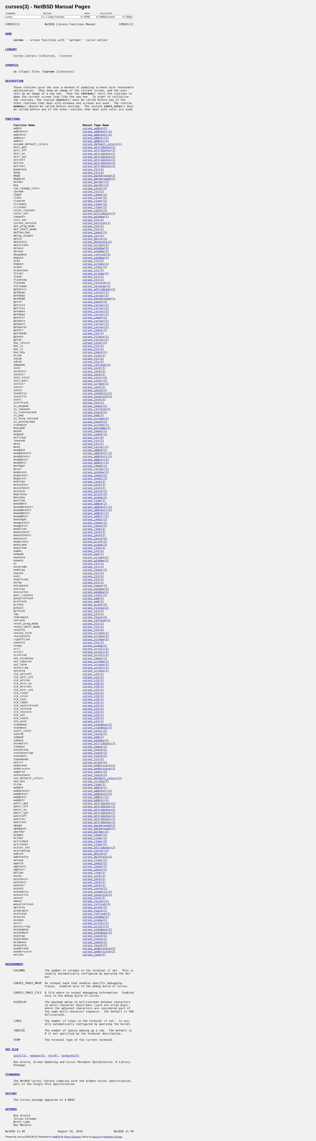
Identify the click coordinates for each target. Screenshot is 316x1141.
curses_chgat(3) (95, 194)
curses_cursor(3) (96, 292)
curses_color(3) (95, 188)
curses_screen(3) (96, 245)
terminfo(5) (70, 1055)
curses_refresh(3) (97, 254)
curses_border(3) (96, 181)
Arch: (88, 14)
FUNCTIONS (12, 118)
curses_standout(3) (97, 724)
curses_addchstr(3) (97, 131)
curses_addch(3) (95, 128)
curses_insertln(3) (97, 396)
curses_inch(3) (94, 368)
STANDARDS (12, 1074)
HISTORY (11, 1093)
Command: (12, 14)
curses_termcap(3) (97, 286)
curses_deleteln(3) (97, 241)
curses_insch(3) (95, 390)
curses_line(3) (94, 355)
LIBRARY (11, 49)
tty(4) (53, 1055)
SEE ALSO (11, 1049)
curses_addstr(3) (96, 137)
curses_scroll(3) (96, 648)
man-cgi (96, 1137)
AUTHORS (11, 1109)
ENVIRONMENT (14, 964)
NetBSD (56, 1137)
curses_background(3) (99, 175)
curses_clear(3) (95, 197)
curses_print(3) (95, 494)
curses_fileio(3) (96, 336)
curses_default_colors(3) (102, 144)
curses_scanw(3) (95, 497)
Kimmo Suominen (72, 1137)
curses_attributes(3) (99, 147)
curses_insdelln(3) (97, 393)
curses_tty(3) (93, 169)
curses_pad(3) (93, 415)
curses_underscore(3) (99, 765)
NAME (8, 33)
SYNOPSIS (11, 65)
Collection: (106, 14)
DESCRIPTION (14, 81)
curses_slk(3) (93, 674)
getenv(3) (37, 1055)
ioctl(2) (20, 1055)
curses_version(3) (97, 223)
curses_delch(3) (95, 238)
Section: (48, 14)
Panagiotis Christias (112, 1137)
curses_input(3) (95, 232)
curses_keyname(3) (97, 428)
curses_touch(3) (95, 412)
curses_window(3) (96, 216)
